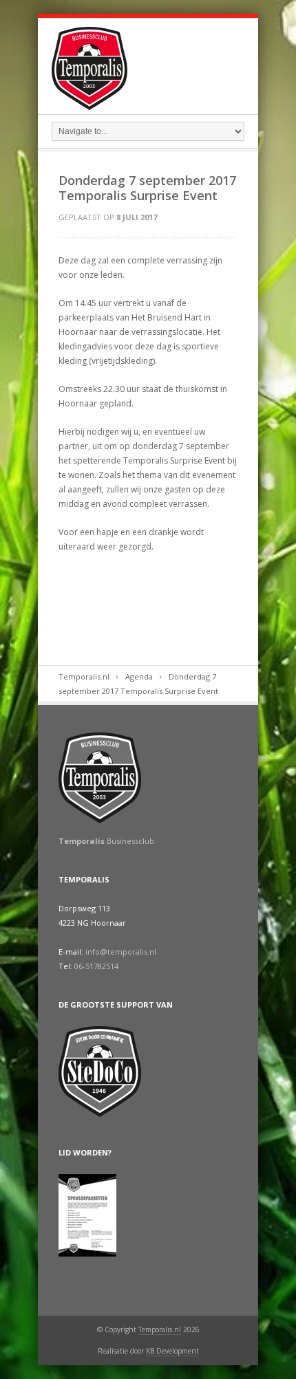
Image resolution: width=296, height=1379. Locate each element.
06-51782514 (96, 966)
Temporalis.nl (84, 676)
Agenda (139, 676)
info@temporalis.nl (120, 951)
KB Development (172, 1351)
